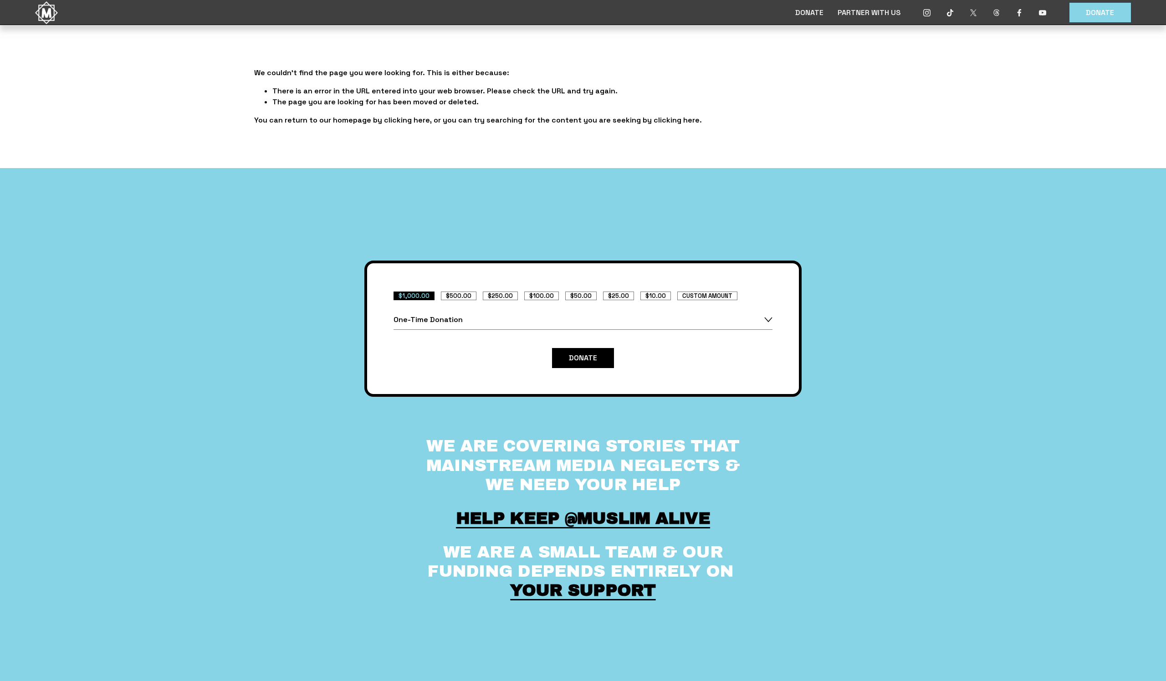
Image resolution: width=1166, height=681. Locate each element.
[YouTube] (1042, 12)
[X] (973, 12)
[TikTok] (950, 12)
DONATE (809, 12)
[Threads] (996, 12)
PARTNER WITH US (869, 12)
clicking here (407, 120)
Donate (1100, 12)
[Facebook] (1019, 12)
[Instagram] (926, 12)
